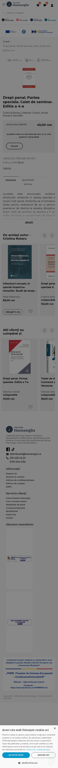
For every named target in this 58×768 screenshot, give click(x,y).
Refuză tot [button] (43, 755)
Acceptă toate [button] (16, 755)
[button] (29, 763)
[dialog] (29, 746)
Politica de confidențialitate (38, 749)
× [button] (55, 728)
